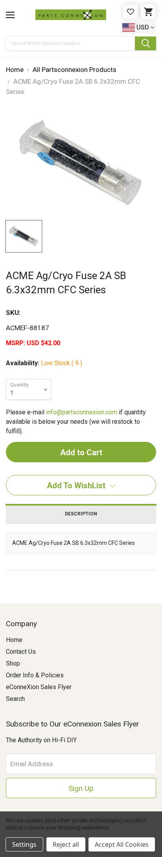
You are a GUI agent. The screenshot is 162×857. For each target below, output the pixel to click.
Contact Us (21, 651)
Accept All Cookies (122, 844)
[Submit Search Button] (145, 43)
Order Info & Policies (35, 675)
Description (81, 514)
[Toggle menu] (10, 15)
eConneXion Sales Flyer (39, 687)
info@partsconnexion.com (81, 412)
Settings (24, 844)
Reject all (66, 844)
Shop (13, 663)
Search (15, 699)
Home (14, 640)
